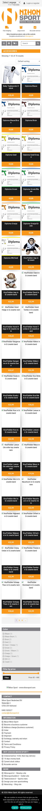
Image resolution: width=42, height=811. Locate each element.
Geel (7, 642)
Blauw (7, 634)
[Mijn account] (9, 43)
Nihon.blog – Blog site (12, 784)
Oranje (7, 653)
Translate (15, 5)
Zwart (7, 662)
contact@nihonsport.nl (10, 713)
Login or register (32, 3)
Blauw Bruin (9, 636)
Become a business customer (15, 725)
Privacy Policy (9, 747)
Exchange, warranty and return (15, 739)
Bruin (7, 639)
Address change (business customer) (18, 727)
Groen (7, 648)
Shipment (7, 736)
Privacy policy (26, 808)
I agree (14, 808)
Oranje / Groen (10, 656)
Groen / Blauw (10, 651)
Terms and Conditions (12, 744)
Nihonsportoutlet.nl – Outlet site (16, 776)
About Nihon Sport (11, 722)
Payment (7, 733)
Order (6, 730)
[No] (39, 803)
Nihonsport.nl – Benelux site (15, 773)
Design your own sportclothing (16, 781)
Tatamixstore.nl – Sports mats (16, 779)
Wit (6, 659)
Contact (7, 741)
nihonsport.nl (29, 36)
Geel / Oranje (10, 645)
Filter (7, 678)
